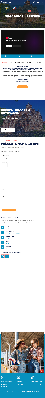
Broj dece (4, 169)
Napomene (29, 62)
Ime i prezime (5, 175)
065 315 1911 (8, 238)
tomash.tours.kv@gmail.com (12, 228)
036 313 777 (17, 233)
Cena (11, 62)
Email (3, 182)
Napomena (4, 196)
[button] (22, 86)
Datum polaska (5, 155)
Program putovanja (19, 62)
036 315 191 (11, 233)
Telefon (3, 189)
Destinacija (4, 62)
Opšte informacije (38, 62)
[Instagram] (7, 256)
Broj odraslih (5, 162)
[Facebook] (3, 256)
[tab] (5, 62)
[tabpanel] (22, 74)
